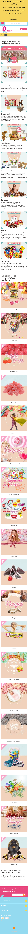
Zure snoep (14, 433)
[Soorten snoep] (14, 74)
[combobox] (16, 23)
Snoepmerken (14, 525)
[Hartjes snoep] (14, 388)
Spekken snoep (14, 556)
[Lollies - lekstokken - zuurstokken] (14, 449)
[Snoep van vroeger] (14, 819)
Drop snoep (14, 864)
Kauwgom (14, 648)
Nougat (14, 618)
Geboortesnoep (14, 710)
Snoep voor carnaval (14, 494)
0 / (24, 29)
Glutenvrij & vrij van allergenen (14, 741)
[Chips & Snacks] (14, 250)
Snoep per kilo (14, 310)
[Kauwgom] (14, 634)
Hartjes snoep (14, 402)
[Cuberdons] (14, 572)
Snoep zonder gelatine (14, 679)
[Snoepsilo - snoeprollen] (14, 757)
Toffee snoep (14, 802)
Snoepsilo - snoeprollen (14, 772)
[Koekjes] (14, 220)
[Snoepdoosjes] (14, 132)
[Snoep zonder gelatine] (14, 665)
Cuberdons (14, 587)
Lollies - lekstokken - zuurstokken (14, 464)
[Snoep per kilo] (14, 295)
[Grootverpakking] (14, 103)
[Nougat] (14, 603)
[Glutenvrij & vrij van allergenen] (14, 726)
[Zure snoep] (14, 418)
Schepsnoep (14, 340)
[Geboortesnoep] (14, 696)
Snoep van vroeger (14, 833)
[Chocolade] (14, 189)
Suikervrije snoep (14, 371)
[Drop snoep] (14, 850)
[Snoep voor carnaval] (14, 480)
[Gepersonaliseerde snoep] (14, 160)
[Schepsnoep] (14, 326)
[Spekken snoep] (14, 542)
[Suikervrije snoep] (14, 357)
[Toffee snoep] (14, 788)
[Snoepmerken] (14, 511)
